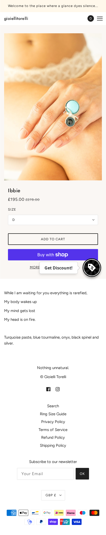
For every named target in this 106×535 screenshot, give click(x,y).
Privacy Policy (53, 421)
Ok (82, 474)
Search (53, 406)
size (12, 209)
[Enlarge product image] (53, 106)
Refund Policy (53, 437)
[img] (48, 389)
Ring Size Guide (53, 414)
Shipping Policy (53, 445)
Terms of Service (53, 429)
